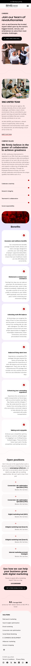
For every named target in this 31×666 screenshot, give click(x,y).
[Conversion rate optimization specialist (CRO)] (15, 482)
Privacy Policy (20, 659)
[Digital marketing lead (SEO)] (15, 510)
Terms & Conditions (8, 659)
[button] (27, 5)
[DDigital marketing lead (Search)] (15, 523)
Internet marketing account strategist (18, 553)
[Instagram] (3, 662)
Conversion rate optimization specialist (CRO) (18, 486)
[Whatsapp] (23, 662)
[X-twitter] (11, 662)
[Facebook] (7, 662)
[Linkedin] (19, 662)
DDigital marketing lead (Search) (16, 527)
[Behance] (15, 662)
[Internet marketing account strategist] (15, 548)
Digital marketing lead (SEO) (18, 514)
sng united (10, 657)
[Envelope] (26, 662)
